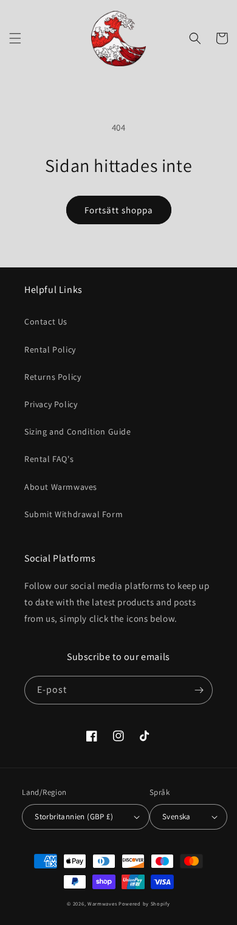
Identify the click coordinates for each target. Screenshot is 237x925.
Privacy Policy (50, 404)
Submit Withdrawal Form (73, 514)
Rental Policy (50, 349)
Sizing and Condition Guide (77, 431)
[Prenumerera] (198, 690)
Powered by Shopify (144, 903)
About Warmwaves (60, 486)
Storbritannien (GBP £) (74, 816)
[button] (15, 38)
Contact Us (45, 321)
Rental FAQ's (49, 458)
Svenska (176, 816)
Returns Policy (52, 376)
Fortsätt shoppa (118, 210)
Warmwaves (102, 903)
